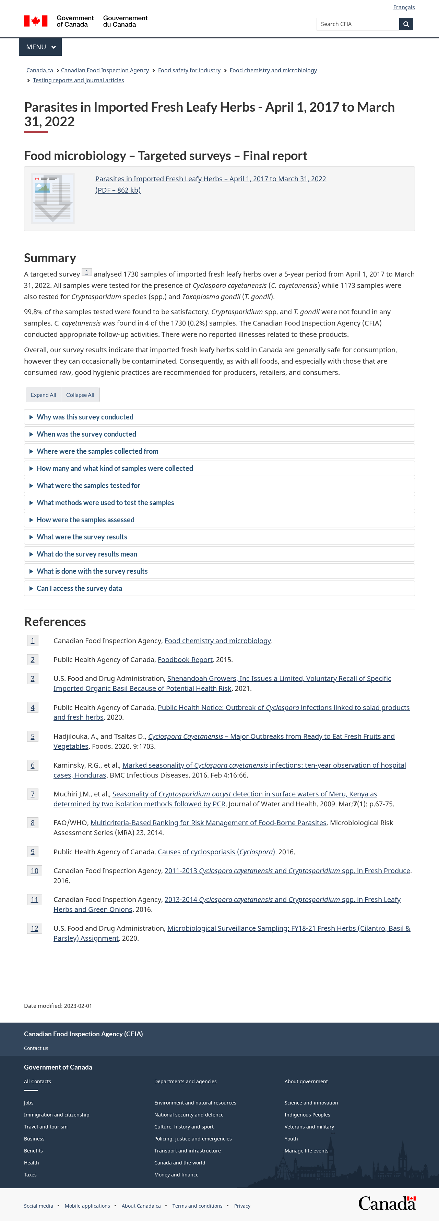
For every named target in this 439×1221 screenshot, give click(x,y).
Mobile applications (87, 1205)
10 (36, 870)
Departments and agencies (185, 1081)
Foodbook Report (185, 659)
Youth (291, 1138)
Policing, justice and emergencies (193, 1138)
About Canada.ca (141, 1205)
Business (34, 1138)
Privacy (242, 1205)
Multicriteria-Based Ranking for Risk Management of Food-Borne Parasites (209, 822)
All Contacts (37, 1081)
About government (306, 1081)
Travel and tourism (46, 1126)
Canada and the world (179, 1162)
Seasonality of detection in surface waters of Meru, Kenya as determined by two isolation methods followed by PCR (215, 798)
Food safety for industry (189, 70)
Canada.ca (39, 70)
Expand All (43, 394)
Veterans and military (309, 1126)
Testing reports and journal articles (78, 80)
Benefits (33, 1150)
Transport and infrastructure (187, 1150)
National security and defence (189, 1114)
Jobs (29, 1102)
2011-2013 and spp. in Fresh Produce (287, 870)
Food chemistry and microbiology (273, 70)
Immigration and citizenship (57, 1114)
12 (36, 928)
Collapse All (80, 394)
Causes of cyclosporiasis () (216, 851)
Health (31, 1162)
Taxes (30, 1174)
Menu (37, 46)
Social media (38, 1205)
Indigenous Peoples (307, 1114)
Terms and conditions (198, 1205)
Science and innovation (311, 1102)
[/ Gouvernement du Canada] (85, 22)
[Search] (406, 24)
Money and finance (176, 1174)
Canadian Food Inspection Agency (105, 70)
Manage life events (307, 1150)
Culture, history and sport (184, 1126)
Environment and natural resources (195, 1102)
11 (36, 899)
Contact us (36, 1048)
